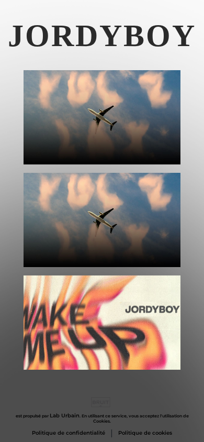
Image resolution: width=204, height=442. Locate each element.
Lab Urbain (65, 415)
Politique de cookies (145, 433)
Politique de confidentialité (68, 433)
